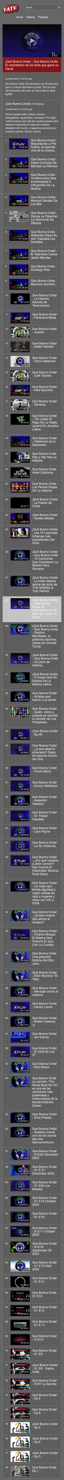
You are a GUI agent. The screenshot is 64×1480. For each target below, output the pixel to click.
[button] (32, 40)
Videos (30, 17)
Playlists (43, 17)
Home (19, 17)
